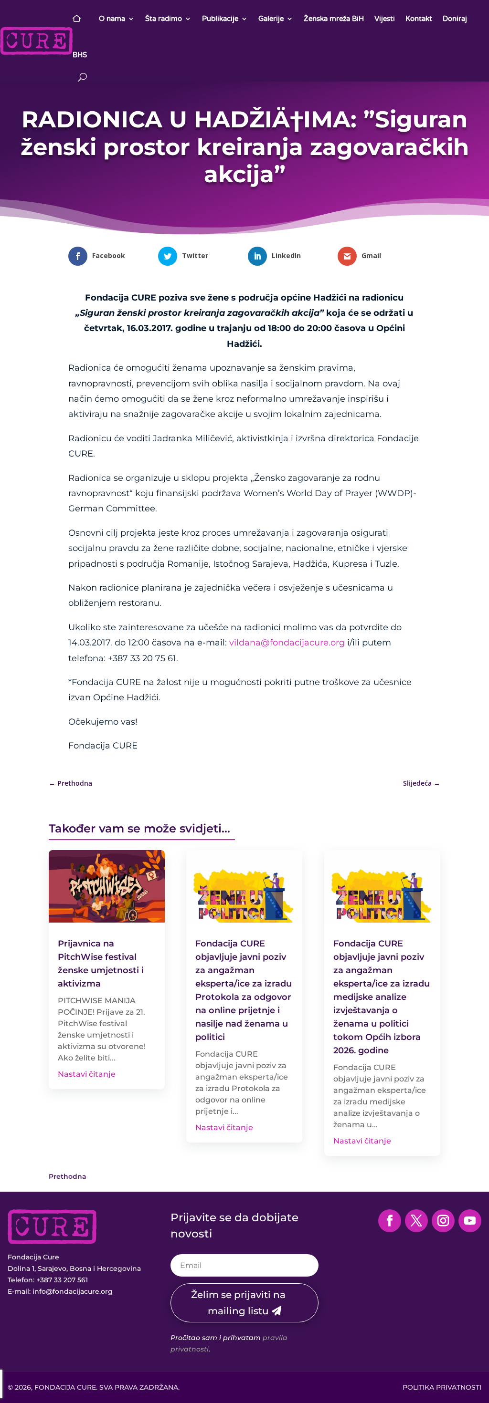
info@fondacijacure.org (72, 1291)
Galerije (271, 18)
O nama (112, 18)
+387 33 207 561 (62, 1280)
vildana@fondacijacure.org (287, 642)
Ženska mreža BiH (334, 18)
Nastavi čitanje (87, 1074)
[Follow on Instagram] (443, 1220)
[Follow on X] (416, 1220)
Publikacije (220, 18)
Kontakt (418, 18)
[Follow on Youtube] (469, 1220)
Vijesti (384, 18)
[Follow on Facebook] (389, 1220)
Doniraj (455, 18)
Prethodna (67, 1176)
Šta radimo (163, 18)
